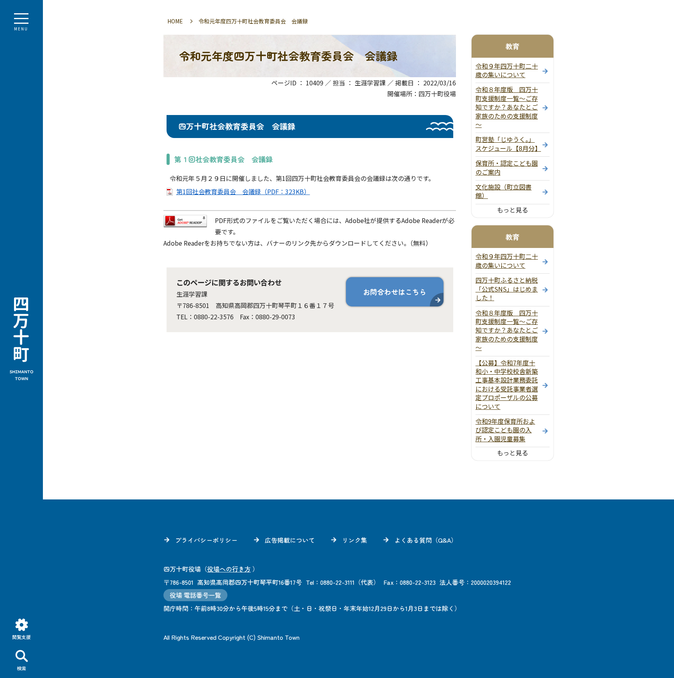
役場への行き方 (229, 569)
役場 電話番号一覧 (195, 595)
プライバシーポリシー (206, 540)
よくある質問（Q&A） (425, 540)
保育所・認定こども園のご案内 (506, 167)
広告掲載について (290, 540)
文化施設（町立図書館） (503, 191)
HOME (175, 21)
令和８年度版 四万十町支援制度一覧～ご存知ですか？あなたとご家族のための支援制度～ (506, 107)
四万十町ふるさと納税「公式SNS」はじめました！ (506, 288)
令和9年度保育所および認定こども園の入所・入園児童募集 (505, 429)
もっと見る (512, 209)
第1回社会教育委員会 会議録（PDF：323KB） (243, 191)
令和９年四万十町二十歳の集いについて (506, 70)
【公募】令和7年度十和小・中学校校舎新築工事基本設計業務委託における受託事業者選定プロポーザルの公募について (506, 384)
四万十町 (21, 339)
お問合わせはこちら (394, 292)
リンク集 (354, 540)
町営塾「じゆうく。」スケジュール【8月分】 (508, 143)
